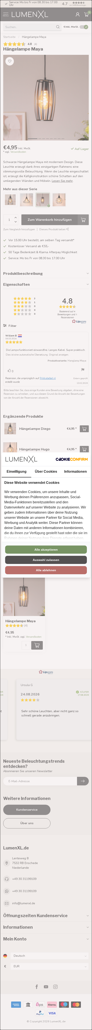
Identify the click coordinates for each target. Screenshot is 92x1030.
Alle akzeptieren (46, 549)
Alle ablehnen (46, 570)
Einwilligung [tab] (17, 471)
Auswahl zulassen (46, 560)
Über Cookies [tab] (46, 471)
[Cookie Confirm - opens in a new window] (72, 459)
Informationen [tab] (75, 471)
